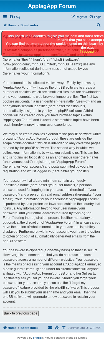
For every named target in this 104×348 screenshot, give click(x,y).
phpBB (37, 337)
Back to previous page (20, 313)
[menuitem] (14, 17)
